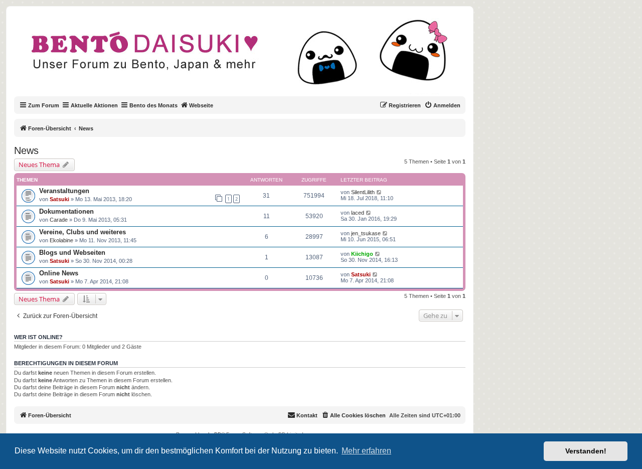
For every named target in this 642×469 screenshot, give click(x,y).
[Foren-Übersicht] (248, 57)
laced (357, 213)
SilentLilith (363, 192)
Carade (59, 220)
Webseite (201, 105)
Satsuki (59, 199)
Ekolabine (61, 240)
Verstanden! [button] (585, 451)
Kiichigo (362, 254)
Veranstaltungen (64, 191)
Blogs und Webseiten (72, 252)
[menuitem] (442, 105)
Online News (58, 273)
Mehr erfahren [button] (366, 450)
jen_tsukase (366, 233)
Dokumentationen (66, 211)
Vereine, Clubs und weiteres (82, 232)
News (26, 150)
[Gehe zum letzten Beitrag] (379, 192)
